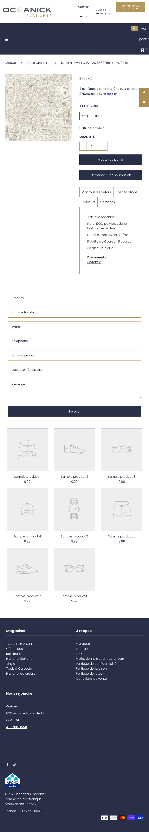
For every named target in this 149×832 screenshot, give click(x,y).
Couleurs (88, 202)
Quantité (86, 136)
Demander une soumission (111, 175)
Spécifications (126, 192)
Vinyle (10, 663)
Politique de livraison (91, 668)
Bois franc (13, 654)
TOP (142, 827)
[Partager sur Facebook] (144, 92)
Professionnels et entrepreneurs (100, 658)
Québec (100, 9)
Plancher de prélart (20, 673)
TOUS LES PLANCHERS (21, 643)
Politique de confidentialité (96, 663)
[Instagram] (14, 764)
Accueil (11, 63)
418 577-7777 (103, 13)
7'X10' (85, 116)
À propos (83, 643)
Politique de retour (90, 673)
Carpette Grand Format (39, 63)
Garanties (107, 202)
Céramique (14, 649)
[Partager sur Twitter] (144, 102)
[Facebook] (7, 764)
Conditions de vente (91, 678)
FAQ (79, 654)
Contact (82, 649)
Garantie (94, 262)
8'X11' (98, 116)
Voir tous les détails (96, 192)
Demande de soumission (130, 7)
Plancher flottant (19, 658)
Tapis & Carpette (19, 668)
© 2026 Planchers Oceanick (25, 794)
